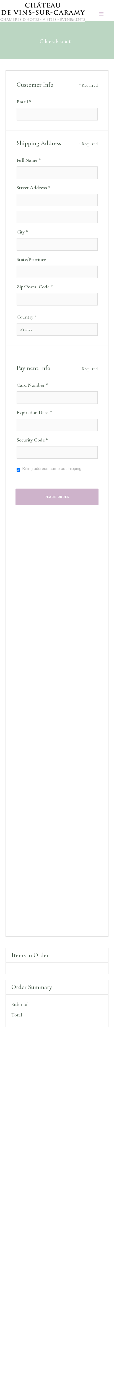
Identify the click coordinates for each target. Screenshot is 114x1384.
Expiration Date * (34, 412)
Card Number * (32, 385)
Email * (24, 102)
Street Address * (33, 187)
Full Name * (29, 160)
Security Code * (32, 440)
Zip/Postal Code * (35, 287)
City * (22, 232)
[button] (101, 10)
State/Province (31, 259)
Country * (27, 317)
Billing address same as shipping (51, 468)
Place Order (57, 497)
